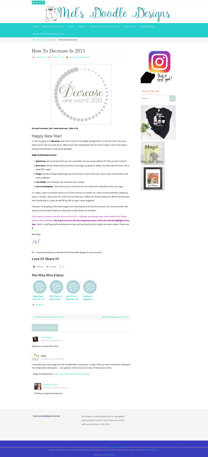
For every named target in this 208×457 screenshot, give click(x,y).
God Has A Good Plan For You (49, 317)
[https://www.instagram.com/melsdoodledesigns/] (34, 2)
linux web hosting (115, 447)
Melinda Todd (41, 57)
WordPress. (111, 455)
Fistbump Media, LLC (151, 450)
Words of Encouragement (47, 40)
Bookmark (40, 304)
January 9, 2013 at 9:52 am (51, 340)
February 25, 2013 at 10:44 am (55, 387)
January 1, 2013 (58, 57)
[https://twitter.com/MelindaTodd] (37, 2)
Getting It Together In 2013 (114, 317)
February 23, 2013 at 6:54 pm (52, 359)
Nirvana (103, 455)
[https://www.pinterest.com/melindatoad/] (40, 2)
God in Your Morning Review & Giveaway (72, 373)
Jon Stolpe (46, 337)
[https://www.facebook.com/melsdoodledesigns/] (43, 2)
